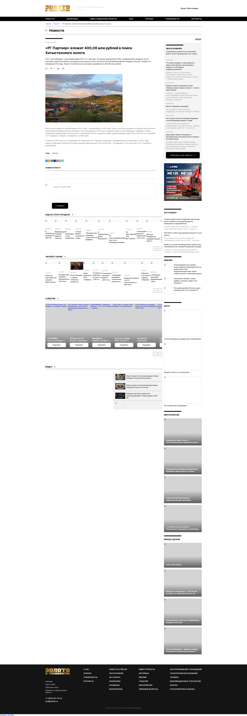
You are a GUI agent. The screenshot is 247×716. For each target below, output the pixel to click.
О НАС (86, 669)
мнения (168, 260)
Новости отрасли (118, 669)
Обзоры (174, 685)
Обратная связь (52, 687)
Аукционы (114, 685)
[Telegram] (63, 161)
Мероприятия (171, 415)
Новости (49, 19)
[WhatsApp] (60, 161)
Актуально (114, 677)
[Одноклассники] (49, 161)
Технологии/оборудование (184, 673)
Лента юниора (116, 673)
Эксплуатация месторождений (186, 669)
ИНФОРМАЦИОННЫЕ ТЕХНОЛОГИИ (185, 681)
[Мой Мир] (52, 161)
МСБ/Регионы (115, 689)
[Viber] (57, 161)
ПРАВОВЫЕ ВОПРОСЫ (148, 689)
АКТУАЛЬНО (170, 212)
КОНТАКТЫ (89, 681)
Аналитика (72, 19)
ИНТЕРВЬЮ (144, 673)
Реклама (49, 681)
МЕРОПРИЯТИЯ (145, 685)
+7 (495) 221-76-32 (53, 698)
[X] (54, 161)
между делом (172, 539)
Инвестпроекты (147, 669)
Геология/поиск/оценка (182, 689)
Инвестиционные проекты (103, 19)
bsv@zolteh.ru (51, 701)
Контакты (197, 19)
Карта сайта (50, 684)
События (143, 681)
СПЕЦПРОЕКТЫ (90, 677)
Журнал (149, 19)
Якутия (55, 153)
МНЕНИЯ (142, 677)
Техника (174, 677)
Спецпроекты (172, 19)
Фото (167, 306)
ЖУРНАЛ (87, 673)
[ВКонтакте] (46, 161)
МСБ (131, 19)
